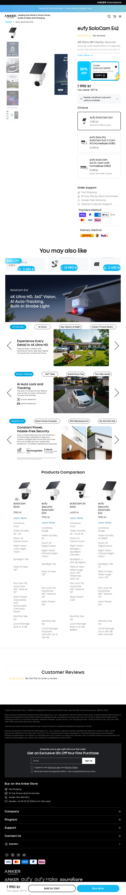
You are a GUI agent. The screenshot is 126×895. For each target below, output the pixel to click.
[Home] (37, 16)
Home (8, 22)
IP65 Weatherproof (79, 421)
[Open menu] (120, 16)
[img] (82, 215)
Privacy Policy (71, 767)
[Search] (109, 16)
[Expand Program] (119, 819)
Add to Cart (52, 888)
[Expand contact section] (119, 836)
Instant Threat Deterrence (104, 327)
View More (83, 55)
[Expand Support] (119, 827)
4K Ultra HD (18, 327)
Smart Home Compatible (47, 421)
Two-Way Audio (102, 374)
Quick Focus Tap (76, 374)
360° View (50, 374)
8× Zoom (43, 327)
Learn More (20, 518)
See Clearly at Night (70, 327)
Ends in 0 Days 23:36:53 (103, 71)
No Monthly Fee (107, 421)
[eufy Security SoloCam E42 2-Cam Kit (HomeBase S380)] (99, 142)
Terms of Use (54, 767)
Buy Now (98, 888)
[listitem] (7, 855)
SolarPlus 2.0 (17, 421)
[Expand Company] (119, 811)
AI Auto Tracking (24, 374)
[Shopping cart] (114, 16)
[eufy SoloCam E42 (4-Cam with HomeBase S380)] (99, 166)
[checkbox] (32, 767)
